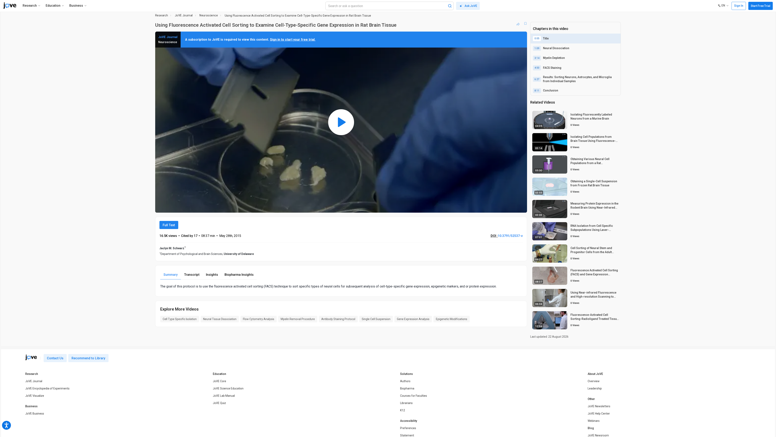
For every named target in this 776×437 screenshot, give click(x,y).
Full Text (169, 225)
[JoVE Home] (9, 5)
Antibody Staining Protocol (338, 319)
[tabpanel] (341, 286)
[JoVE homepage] (31, 357)
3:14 (537, 58)
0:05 (537, 38)
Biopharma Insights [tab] (239, 275)
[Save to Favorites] (525, 23)
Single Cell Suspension (376, 319)
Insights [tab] (212, 275)
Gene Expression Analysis (413, 319)
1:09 (537, 48)
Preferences (408, 428)
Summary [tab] (170, 275)
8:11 (537, 90)
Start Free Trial (760, 5)
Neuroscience (208, 15)
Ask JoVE (471, 5)
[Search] (450, 6)
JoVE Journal (184, 15)
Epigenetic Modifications (451, 319)
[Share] (518, 23)
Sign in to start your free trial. (292, 39)
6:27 (537, 79)
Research (161, 15)
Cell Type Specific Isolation (180, 319)
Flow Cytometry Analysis (258, 319)
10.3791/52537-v (510, 236)
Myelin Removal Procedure (298, 319)
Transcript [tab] (191, 275)
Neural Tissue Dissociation (219, 319)
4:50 (537, 67)
